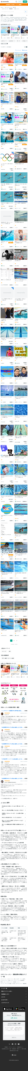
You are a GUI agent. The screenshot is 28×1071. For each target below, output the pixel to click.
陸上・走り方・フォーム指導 (19, 978)
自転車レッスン (16, 981)
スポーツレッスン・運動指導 (7, 8)
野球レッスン (3, 981)
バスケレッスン (9, 981)
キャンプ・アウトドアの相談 (6, 983)
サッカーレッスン (4, 980)
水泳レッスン (10, 980)
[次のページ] (17, 641)
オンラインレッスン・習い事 (10, 7)
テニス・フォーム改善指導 (19, 980)
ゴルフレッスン (10, 978)
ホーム (2, 7)
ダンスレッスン (3, 978)
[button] (14, 806)
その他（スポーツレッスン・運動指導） (19, 983)
